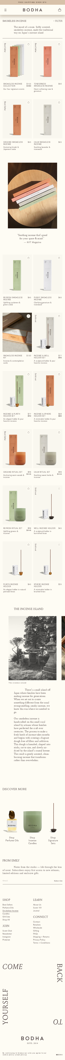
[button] (5, 9)
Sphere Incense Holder (41, 585)
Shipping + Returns (41, 937)
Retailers (37, 925)
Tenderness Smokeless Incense (43, 85)
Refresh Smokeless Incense (13, 299)
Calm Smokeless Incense (42, 143)
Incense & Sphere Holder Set (42, 415)
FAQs (35, 934)
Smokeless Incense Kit (12, 357)
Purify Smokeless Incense (42, 299)
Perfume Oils (8, 908)
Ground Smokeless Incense (13, 143)
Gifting (36, 931)
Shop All (6, 920)
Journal (36, 911)
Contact (36, 922)
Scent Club (7, 931)
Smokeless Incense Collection (12, 85)
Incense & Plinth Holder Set (11, 415)
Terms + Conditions (41, 943)
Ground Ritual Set (13, 472)
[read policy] (21, 1055)
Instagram (7, 937)
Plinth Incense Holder (10, 585)
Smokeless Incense (10, 911)
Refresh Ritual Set (12, 528)
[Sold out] (59, 489)
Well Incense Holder (44, 528)
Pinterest (6, 940)
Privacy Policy (39, 940)
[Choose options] (28, 316)
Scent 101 (37, 908)
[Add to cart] (28, 44)
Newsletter (7, 934)
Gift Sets (6, 917)
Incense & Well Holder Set (41, 357)
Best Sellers (7, 905)
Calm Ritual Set (42, 472)
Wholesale (37, 928)
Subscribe (58, 881)
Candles (6, 914)
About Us (37, 905)
